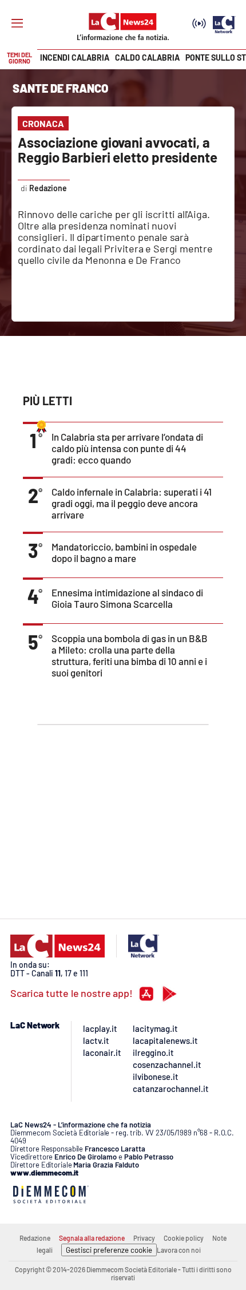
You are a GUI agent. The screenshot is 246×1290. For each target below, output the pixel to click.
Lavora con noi (179, 1250)
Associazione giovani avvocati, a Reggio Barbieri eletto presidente (117, 149)
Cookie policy (184, 1238)
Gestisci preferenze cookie (109, 1250)
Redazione (34, 1238)
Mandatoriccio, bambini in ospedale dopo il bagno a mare (124, 552)
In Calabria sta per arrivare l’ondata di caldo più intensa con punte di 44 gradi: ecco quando (127, 448)
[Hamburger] (17, 23)
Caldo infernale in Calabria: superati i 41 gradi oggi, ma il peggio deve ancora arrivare (131, 503)
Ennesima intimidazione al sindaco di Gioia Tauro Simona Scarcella (127, 598)
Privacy (144, 1238)
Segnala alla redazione (92, 1238)
